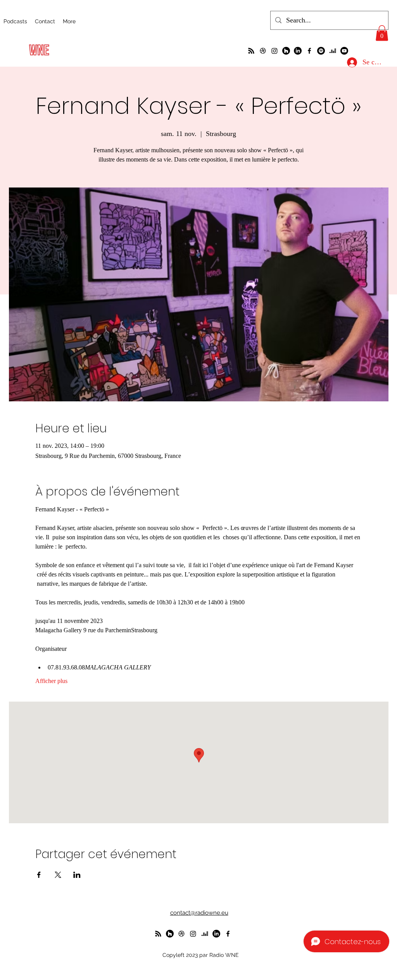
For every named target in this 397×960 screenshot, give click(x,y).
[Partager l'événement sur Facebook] (39, 875)
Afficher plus (51, 681)
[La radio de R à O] (251, 51)
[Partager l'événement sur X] (58, 875)
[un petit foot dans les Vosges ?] (263, 51)
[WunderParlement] (286, 51)
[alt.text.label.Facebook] (309, 51)
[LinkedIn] (298, 51)
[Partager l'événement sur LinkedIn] (77, 875)
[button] (381, 33)
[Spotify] (321, 51)
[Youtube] (344, 51)
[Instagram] (274, 51)
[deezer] (333, 51)
